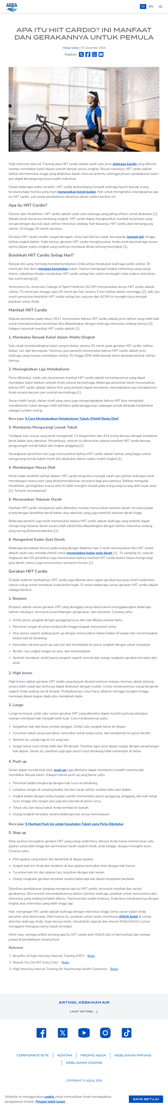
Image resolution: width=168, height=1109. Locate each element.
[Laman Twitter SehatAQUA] (62, 1032)
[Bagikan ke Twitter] (81, 54)
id (143, 6)
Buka (91, 956)
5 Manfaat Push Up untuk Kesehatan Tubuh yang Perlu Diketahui (74, 824)
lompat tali (135, 237)
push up (60, 770)
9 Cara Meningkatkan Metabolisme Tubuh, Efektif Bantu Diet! (71, 418)
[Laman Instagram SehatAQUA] (105, 1032)
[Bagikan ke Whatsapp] (94, 54)
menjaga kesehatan (53, 269)
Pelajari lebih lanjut (51, 1101)
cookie (49, 1096)
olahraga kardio (125, 164)
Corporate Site (33, 1055)
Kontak (64, 1055)
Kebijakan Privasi (133, 1055)
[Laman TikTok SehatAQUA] (126, 1032)
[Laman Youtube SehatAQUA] (84, 1032)
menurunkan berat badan (77, 192)
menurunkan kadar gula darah (89, 553)
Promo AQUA (93, 1055)
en (151, 6)
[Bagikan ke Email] (101, 54)
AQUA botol (128, 916)
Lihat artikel (82, 1011)
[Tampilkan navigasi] (160, 6)
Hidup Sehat (71, 48)
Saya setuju (146, 1099)
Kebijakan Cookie (84, 1062)
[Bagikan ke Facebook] (87, 54)
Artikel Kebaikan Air (84, 1002)
